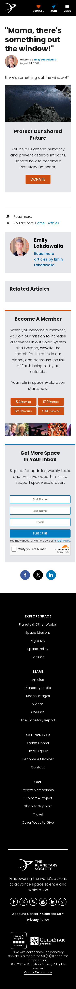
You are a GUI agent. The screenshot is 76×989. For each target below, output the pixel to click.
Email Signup (38, 751)
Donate (38, 179)
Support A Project (38, 798)
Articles (53, 223)
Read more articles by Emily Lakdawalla (48, 259)
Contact (38, 767)
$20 (23, 411)
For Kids (38, 657)
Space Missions (38, 632)
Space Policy (38, 648)
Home (40, 223)
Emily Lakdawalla (48, 243)
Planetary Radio (38, 687)
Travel (38, 814)
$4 (23, 401)
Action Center (38, 743)
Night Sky (38, 640)
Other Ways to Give (38, 822)
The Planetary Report (38, 720)
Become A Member (38, 759)
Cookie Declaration (38, 972)
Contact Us (51, 913)
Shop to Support (38, 806)
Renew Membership (38, 790)
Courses (38, 712)
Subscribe (40, 533)
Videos (38, 704)
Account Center (25, 913)
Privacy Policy (62, 540)
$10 (51, 401)
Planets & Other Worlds (38, 624)
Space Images (38, 696)
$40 (51, 411)
